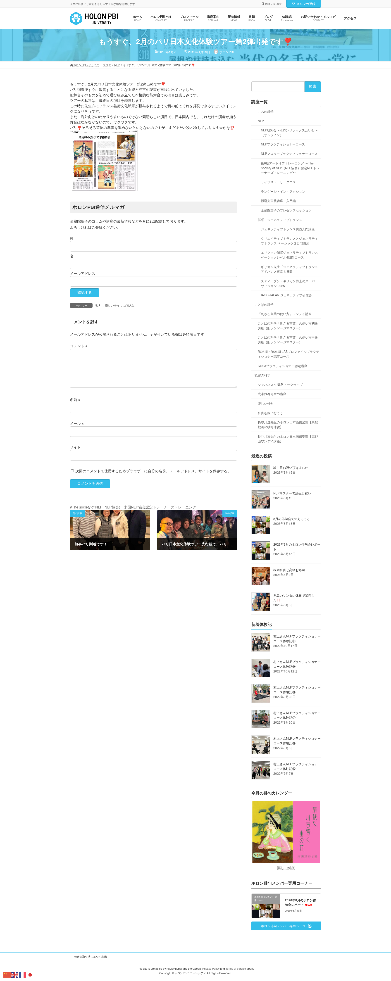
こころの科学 (264, 111)
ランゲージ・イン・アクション (283, 191)
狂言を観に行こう (270, 413)
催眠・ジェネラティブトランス (280, 219)
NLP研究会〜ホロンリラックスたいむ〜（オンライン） (289, 132)
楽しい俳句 (112, 305)
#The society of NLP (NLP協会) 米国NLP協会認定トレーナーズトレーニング (133, 507)
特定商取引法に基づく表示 (90, 956)
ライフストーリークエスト (280, 182)
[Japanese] (30, 974)
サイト (75, 447)
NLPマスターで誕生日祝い (292, 493)
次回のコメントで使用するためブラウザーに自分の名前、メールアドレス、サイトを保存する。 (153, 470)
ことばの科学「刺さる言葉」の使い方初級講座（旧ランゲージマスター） (288, 325)
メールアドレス (82, 273)
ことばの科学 (264, 304)
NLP (97, 305)
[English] (15, 974)
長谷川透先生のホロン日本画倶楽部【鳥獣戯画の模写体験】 (288, 424)
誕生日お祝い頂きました (290, 467)
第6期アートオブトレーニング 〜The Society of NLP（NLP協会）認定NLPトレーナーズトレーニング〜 (290, 168)
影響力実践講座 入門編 (278, 201)
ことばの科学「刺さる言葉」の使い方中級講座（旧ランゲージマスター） (288, 339)
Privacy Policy (210, 968)
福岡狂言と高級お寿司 (289, 570)
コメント (78, 346)
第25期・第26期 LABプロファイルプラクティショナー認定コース (288, 354)
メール (77, 423)
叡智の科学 (262, 375)
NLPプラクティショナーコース (283, 144)
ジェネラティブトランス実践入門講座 (288, 229)
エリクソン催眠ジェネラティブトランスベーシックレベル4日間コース (289, 255)
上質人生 (129, 305)
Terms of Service (236, 968)
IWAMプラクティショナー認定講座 (282, 365)
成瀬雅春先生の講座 (272, 394)
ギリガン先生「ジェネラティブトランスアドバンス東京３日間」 (289, 269)
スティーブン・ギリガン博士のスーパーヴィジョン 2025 (289, 283)
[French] (22, 974)
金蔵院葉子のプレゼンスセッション (286, 210)
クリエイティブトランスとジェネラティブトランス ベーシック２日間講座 (289, 240)
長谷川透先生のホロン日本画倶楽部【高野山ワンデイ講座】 (288, 438)
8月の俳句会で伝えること (291, 518)
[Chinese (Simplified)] (7, 974)
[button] (286, 926)
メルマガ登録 (305, 3)
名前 (75, 399)
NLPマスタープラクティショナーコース (289, 153)
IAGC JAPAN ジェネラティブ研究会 (286, 295)
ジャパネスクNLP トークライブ (280, 384)
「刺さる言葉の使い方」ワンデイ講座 (285, 314)
